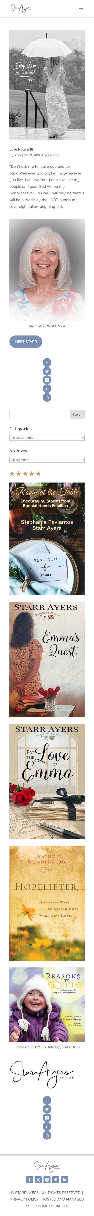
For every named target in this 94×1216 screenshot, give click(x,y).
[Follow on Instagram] (47, 1179)
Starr (17, 155)
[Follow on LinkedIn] (64, 1179)
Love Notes (50, 155)
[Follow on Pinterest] (55, 1179)
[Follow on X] (38, 1179)
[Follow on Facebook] (29, 1179)
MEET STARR (26, 341)
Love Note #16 (21, 149)
